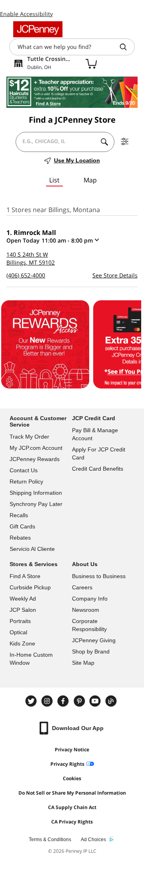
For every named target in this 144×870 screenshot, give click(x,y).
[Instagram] (48, 701)
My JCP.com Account (36, 448)
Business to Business (99, 576)
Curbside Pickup (30, 587)
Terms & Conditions (50, 839)
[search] (126, 47)
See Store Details (115, 275)
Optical (18, 632)
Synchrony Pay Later (36, 504)
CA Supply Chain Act (72, 807)
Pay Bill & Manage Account (95, 434)
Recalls (19, 515)
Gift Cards (22, 526)
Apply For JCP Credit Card (98, 453)
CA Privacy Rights (72, 821)
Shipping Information (36, 493)
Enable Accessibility (26, 14)
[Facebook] (64, 701)
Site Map (83, 663)
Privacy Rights (67, 764)
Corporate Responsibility (89, 625)
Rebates (20, 537)
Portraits (20, 621)
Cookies (72, 778)
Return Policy (26, 481)
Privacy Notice (72, 749)
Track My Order (29, 436)
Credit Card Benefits (97, 468)
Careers (82, 587)
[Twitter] (32, 701)
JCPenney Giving (94, 640)
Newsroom (85, 610)
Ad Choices (93, 839)
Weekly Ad (23, 598)
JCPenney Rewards (35, 459)
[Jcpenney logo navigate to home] (38, 29)
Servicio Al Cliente (32, 549)
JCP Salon (23, 610)
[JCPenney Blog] (112, 701)
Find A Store (25, 576)
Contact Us (24, 470)
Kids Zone (22, 643)
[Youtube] (96, 701)
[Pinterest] (80, 701)
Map (90, 180)
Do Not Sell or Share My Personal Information (72, 792)
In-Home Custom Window (31, 658)
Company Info (90, 598)
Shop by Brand (91, 651)
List (54, 180)
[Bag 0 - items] (91, 63)
